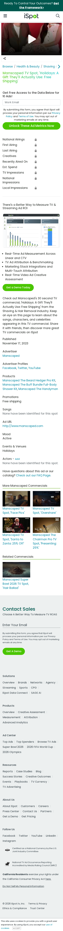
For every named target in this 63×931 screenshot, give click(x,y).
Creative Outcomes (38, 776)
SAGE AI (36, 693)
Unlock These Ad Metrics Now (31, 126)
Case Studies (24, 771)
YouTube (34, 368)
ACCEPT (16, 928)
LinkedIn (51, 836)
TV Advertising (12, 787)
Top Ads (8, 742)
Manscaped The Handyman (38, 389)
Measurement (12, 717)
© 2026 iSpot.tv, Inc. (14, 903)
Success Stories (12, 776)
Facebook (9, 368)
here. (48, 879)
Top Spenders (25, 742)
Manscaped (11, 356)
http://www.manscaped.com (23, 426)
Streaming (9, 688)
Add (17, 459)
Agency (50, 682)
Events (7, 782)
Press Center (11, 811)
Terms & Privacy (37, 903)
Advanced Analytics (15, 722)
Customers (28, 806)
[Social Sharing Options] (4, 58)
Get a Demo (10, 816)
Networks (36, 682)
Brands (22, 682)
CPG (34, 688)
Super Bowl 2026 (13, 747)
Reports (8, 771)
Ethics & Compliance (15, 908)
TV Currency (39, 782)
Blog (38, 771)
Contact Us (30, 811)
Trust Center (37, 908)
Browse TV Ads (46, 742)
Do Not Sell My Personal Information (23, 886)
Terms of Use (25, 116)
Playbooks (21, 782)
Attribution (31, 717)
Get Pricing (28, 816)
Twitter (22, 368)
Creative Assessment (31, 712)
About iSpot (10, 806)
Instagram (9, 841)
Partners (46, 811)
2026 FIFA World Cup (40, 747)
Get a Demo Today (18, 287)
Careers (43, 806)
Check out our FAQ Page (33, 475)
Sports (23, 688)
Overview (9, 682)
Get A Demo (13, 651)
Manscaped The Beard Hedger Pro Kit (29, 380)
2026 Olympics (12, 752)
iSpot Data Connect (15, 693)
